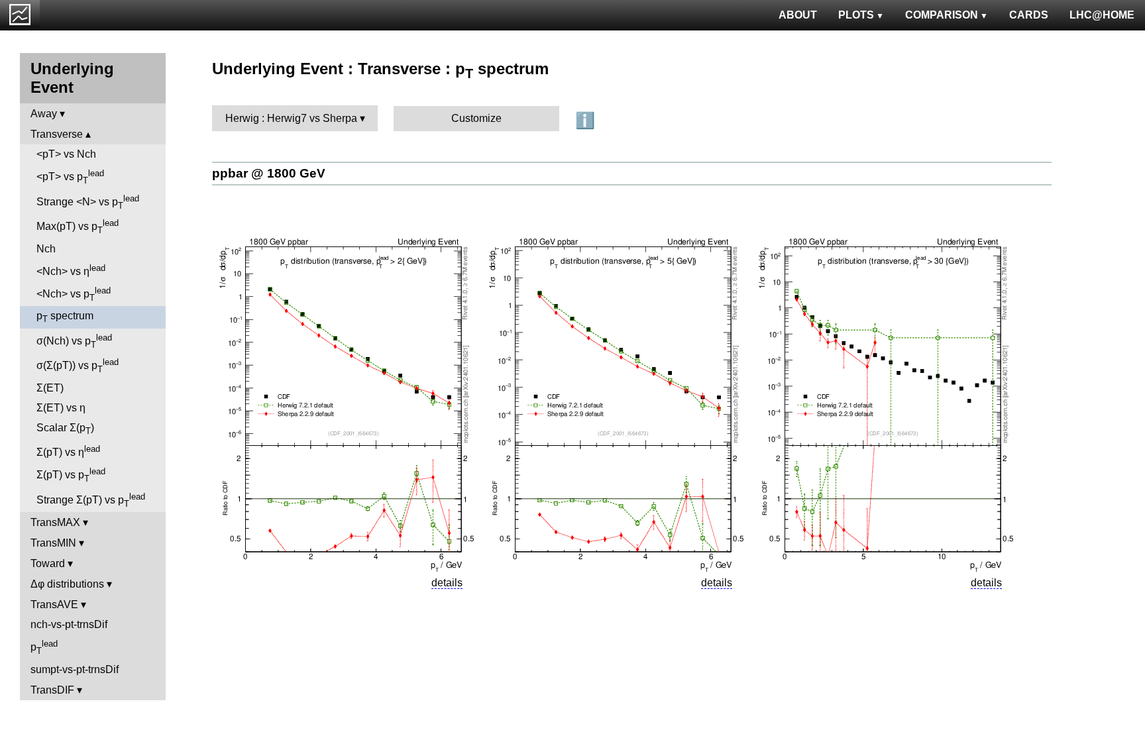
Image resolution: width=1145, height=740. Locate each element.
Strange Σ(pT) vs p (90, 500)
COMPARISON (941, 15)
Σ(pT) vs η (68, 451)
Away (43, 113)
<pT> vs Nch (66, 154)
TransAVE (54, 604)
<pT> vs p (70, 176)
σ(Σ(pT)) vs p (77, 365)
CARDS (1028, 15)
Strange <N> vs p (87, 202)
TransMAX (55, 522)
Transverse (56, 134)
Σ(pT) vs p (70, 475)
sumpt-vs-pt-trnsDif (74, 669)
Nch (46, 248)
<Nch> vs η (70, 270)
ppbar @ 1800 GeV (268, 173)
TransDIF (52, 690)
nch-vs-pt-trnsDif (68, 624)
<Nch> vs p (73, 294)
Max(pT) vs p (77, 226)
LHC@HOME (1101, 15)
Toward (47, 563)
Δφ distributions (67, 584)
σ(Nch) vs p (74, 341)
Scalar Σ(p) (65, 429)
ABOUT (798, 15)
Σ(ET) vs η (60, 407)
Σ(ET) (50, 388)
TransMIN (53, 543)
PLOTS (856, 15)
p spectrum (64, 317)
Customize (476, 118)
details (447, 582)
